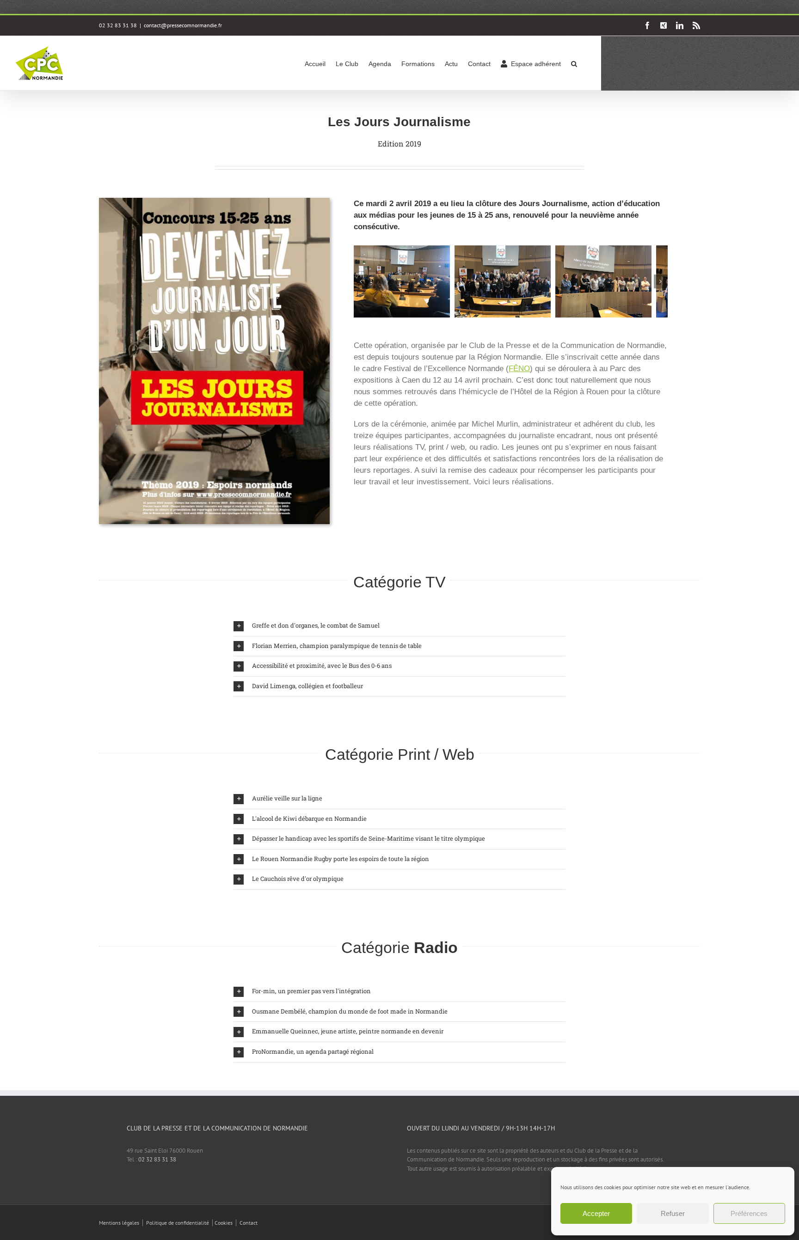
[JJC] (404, 249)
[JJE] (617, 249)
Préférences (749, 1213)
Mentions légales (119, 1222)
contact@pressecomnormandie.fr (183, 25)
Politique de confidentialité (177, 1222)
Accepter (596, 1213)
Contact (249, 1222)
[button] (574, 63)
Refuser (673, 1213)
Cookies (224, 1222)
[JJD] (511, 249)
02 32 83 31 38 (157, 1159)
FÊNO (519, 368)
